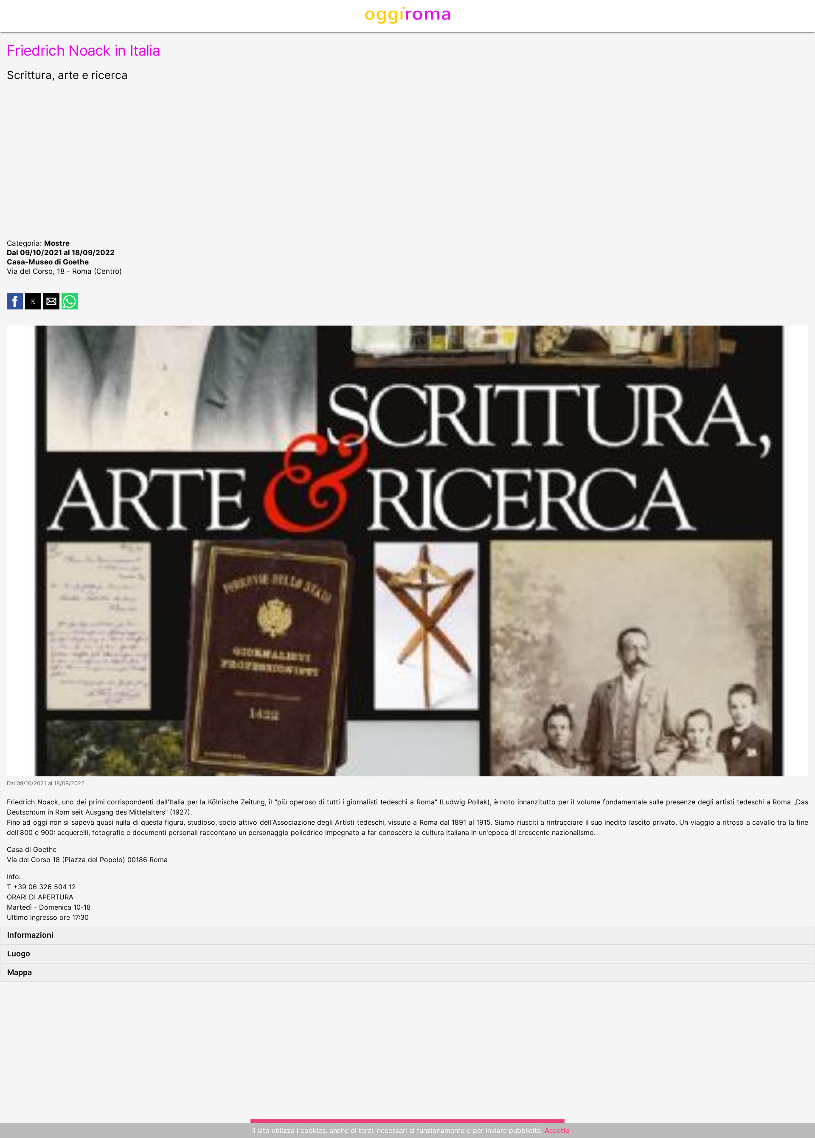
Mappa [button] (19, 972)
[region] (407, 159)
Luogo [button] (18, 953)
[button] (15, 301)
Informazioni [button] (30, 934)
